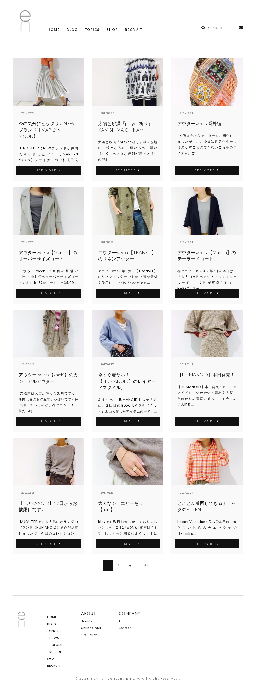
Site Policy (89, 634)
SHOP (112, 29)
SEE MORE (46, 170)
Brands (86, 621)
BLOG (72, 29)
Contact (125, 627)
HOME (54, 29)
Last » (145, 565)
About (123, 621)
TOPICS (92, 29)
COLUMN (57, 644)
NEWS (54, 637)
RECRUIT (134, 29)
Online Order (91, 627)
